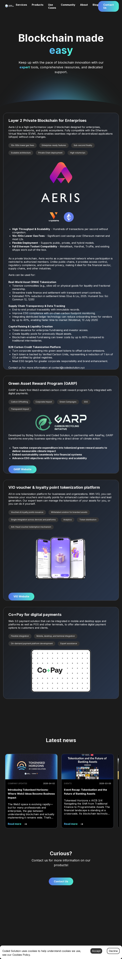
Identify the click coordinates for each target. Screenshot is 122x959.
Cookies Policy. (21, 954)
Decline (113, 951)
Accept (96, 951)
